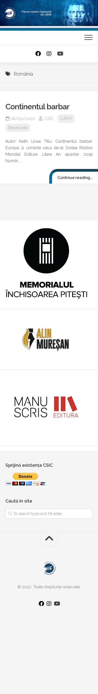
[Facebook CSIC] (38, 53)
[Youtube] (59, 53)
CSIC (49, 118)
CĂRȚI (66, 118)
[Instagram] (49, 53)
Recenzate (17, 127)
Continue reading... (75, 177)
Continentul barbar (37, 106)
